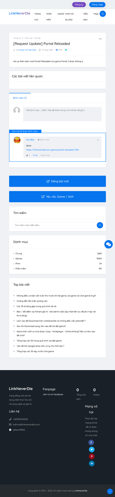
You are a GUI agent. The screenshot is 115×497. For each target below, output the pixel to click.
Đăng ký (79, 4)
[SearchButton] (103, 14)
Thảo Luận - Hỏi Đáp (32, 38)
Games (61, 14)
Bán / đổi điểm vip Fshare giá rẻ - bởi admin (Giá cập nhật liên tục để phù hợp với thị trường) (56, 313)
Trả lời (35, 155)
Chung (58, 253)
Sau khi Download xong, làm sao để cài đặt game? (41, 326)
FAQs (95, 14)
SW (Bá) (30, 139)
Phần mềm (58, 268)
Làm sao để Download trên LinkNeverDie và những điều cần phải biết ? (51, 321)
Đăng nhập (97, 4)
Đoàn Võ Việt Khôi (28, 50)
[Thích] (27, 155)
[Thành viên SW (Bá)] (18, 141)
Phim (58, 263)
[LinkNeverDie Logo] (19, 13)
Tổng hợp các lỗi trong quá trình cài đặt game (39, 340)
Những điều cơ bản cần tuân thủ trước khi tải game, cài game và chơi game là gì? (56, 295)
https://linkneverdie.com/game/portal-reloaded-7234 (52, 149)
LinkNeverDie (80, 490)
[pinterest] (92, 456)
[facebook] (91, 442)
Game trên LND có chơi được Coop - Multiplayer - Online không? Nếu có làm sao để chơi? (56, 333)
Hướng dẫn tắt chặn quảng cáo (32, 301)
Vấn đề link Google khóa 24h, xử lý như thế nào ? (40, 346)
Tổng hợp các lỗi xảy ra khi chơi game (35, 351)
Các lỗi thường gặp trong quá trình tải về (36, 306)
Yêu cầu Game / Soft (59, 196)
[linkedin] (92, 463)
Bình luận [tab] (20, 97)
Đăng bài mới (60, 181)
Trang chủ (17, 38)
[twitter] (92, 449)
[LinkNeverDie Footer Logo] (21, 388)
